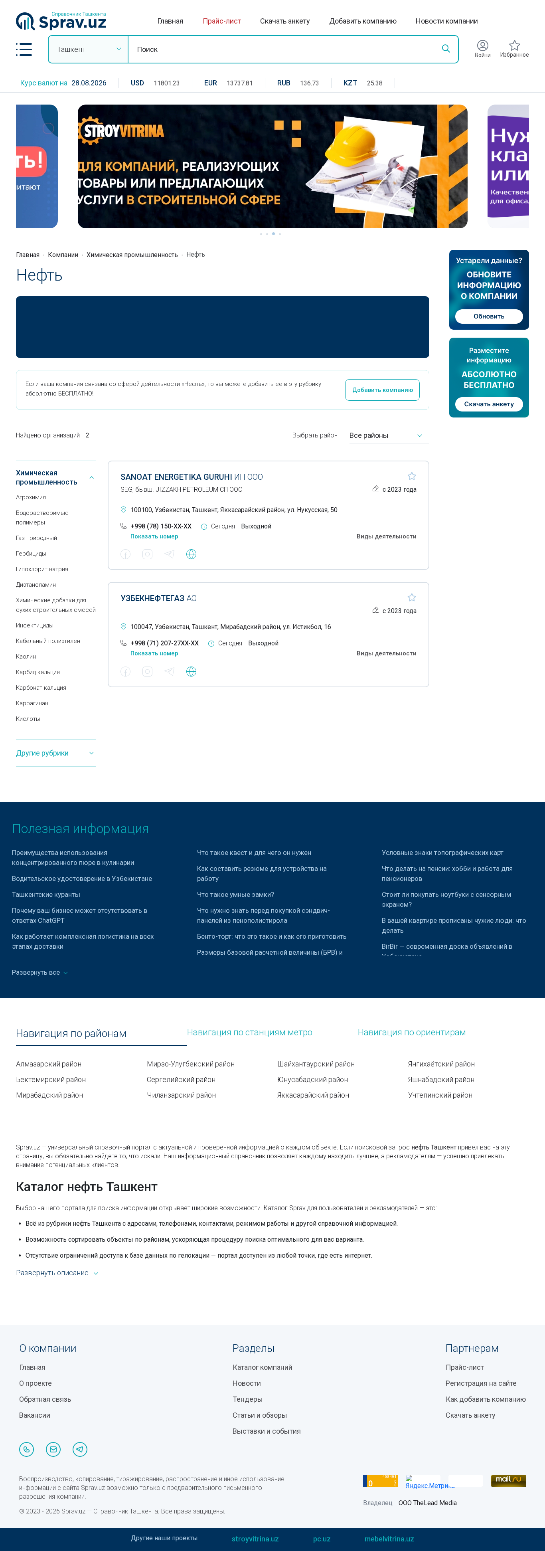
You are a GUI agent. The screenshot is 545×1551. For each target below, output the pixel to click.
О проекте (35, 1383)
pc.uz (322, 1539)
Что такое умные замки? (235, 894)
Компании (63, 255)
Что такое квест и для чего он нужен (254, 853)
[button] (24, 49)
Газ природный (36, 538)
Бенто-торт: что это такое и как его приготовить (272, 936)
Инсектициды (34, 625)
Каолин (26, 656)
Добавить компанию (363, 21)
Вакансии (34, 1415)
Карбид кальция (38, 672)
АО (158, 598)
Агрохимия (31, 497)
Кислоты (28, 718)
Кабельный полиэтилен (48, 641)
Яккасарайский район (313, 1095)
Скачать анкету (285, 21)
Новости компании (447, 21)
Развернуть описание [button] (52, 1272)
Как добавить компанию (486, 1399)
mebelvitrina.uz (389, 1539)
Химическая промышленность (132, 255)
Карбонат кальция (41, 687)
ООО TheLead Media (428, 1503)
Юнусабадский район (312, 1079)
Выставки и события (267, 1431)
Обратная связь (45, 1399)
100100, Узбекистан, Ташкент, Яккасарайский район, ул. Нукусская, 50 (234, 510)
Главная (170, 21)
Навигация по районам (71, 1033)
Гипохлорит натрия (42, 569)
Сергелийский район (181, 1079)
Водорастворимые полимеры (42, 517)
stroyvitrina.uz (255, 1539)
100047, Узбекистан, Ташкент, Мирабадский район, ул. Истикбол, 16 (230, 627)
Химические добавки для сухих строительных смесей (56, 605)
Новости (247, 1383)
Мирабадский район (49, 1095)
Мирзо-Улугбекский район (191, 1064)
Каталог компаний (262, 1367)
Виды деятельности (387, 536)
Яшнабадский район (441, 1079)
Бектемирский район (51, 1079)
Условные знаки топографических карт (443, 853)
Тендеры (248, 1399)
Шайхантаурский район (316, 1064)
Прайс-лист (222, 21)
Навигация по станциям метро (249, 1032)
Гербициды (31, 553)
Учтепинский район (440, 1095)
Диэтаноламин (36, 584)
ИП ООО (191, 477)
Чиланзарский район (181, 1095)
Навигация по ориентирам (412, 1032)
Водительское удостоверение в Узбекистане (82, 878)
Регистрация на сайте (481, 1383)
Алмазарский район (48, 1064)
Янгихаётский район (441, 1064)
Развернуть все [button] (36, 972)
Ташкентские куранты (46, 894)
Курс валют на (43, 83)
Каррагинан (32, 703)
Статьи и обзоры (260, 1415)
